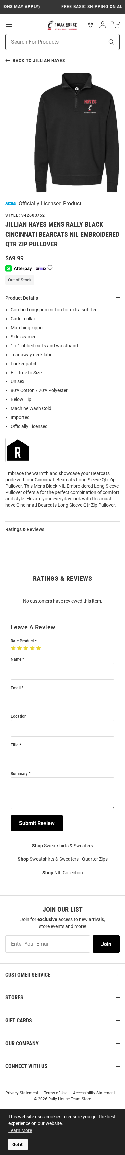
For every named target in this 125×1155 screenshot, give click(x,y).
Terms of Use (55, 1093)
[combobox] (46, 42)
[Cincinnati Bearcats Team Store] (62, 25)
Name (16, 659)
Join (106, 944)
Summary (19, 774)
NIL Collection (62, 872)
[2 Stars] (20, 648)
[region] (62, 409)
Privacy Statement (21, 1093)
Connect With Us (26, 1066)
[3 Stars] (26, 648)
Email (16, 688)
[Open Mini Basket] (115, 25)
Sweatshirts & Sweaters (62, 845)
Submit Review (37, 823)
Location (19, 716)
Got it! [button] (18, 1144)
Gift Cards (18, 1020)
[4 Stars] (33, 648)
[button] (90, 25)
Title (14, 745)
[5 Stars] (39, 648)
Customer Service (27, 975)
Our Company (22, 1043)
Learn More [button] (20, 1130)
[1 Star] (14, 648)
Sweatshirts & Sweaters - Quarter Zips (63, 859)
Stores (14, 997)
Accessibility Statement (94, 1093)
